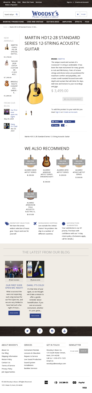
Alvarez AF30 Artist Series (63, 171)
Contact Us (6, 362)
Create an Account (82, 2)
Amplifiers (67, 22)
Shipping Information (10, 356)
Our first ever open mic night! (14, 113)
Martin (61, 59)
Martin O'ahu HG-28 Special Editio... (14, 49)
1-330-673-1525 (59, 358)
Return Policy (7, 359)
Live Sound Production (32, 359)
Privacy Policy (7, 369)
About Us (6, 2)
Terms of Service (8, 365)
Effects (78, 22)
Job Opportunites (8, 372)
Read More (14, 313)
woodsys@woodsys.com (56, 363)
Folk (87, 22)
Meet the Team (28, 2)
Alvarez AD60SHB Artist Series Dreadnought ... (46, 174)
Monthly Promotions (13, 22)
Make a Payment (11, 5)
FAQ (19, 2)
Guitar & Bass (52, 22)
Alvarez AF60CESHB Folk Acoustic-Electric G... (30, 207)
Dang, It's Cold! (14, 125)
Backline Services (30, 368)
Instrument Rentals (31, 350)
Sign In (69, 2)
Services (39, 2)
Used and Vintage (35, 22)
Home (5, 27)
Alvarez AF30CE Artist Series (79, 172)
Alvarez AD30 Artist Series (30, 171)
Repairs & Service (31, 356)
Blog (14, 2)
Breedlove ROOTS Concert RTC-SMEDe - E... (15, 87)
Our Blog (5, 353)
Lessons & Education (32, 353)
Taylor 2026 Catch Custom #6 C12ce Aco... (14, 67)
